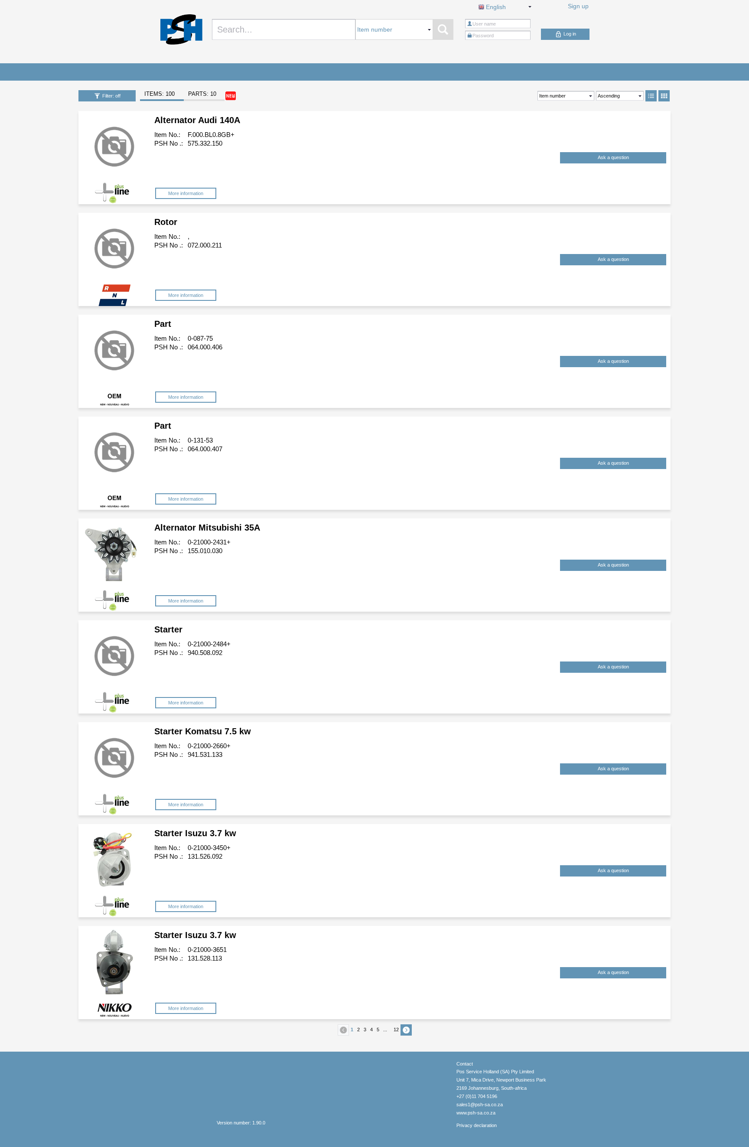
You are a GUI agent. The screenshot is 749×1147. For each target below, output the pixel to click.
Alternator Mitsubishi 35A (207, 527)
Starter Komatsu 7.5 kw (202, 731)
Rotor (165, 222)
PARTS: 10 (202, 94)
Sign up (578, 6)
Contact (464, 1063)
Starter (168, 629)
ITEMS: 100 (159, 94)
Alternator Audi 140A (197, 120)
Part (162, 324)
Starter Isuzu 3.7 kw (195, 833)
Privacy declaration (476, 1125)
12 (396, 1029)
